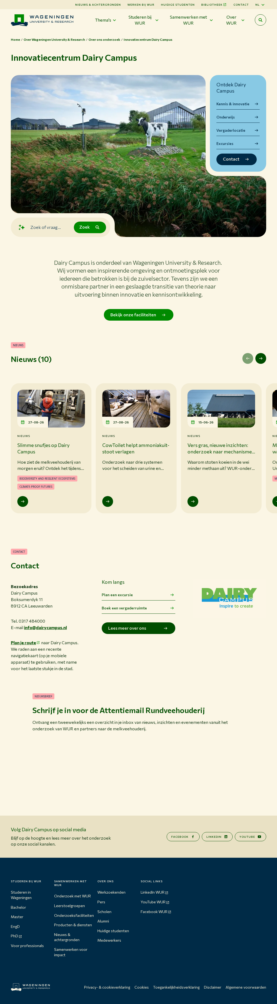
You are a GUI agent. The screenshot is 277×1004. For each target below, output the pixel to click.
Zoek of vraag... (45, 227)
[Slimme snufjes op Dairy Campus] (22, 501)
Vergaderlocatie (230, 130)
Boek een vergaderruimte (124, 608)
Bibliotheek (212, 4)
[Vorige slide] (247, 358)
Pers (101, 902)
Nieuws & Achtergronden (98, 4)
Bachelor (18, 907)
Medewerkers (109, 940)
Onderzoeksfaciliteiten (74, 915)
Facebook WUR (154, 911)
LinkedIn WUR (152, 892)
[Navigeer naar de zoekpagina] (260, 20)
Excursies (224, 143)
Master (17, 916)
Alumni (103, 921)
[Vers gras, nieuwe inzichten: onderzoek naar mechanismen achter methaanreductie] (192, 501)
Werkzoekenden (111, 892)
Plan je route (23, 642)
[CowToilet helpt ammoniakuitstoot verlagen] (107, 501)
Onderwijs (225, 117)
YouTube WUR (153, 902)
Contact (241, 4)
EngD (15, 926)
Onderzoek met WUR (72, 896)
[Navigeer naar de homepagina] (42, 20)
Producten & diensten (73, 924)
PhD (14, 936)
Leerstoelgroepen (69, 905)
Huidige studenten (178, 4)
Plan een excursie (117, 594)
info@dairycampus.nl (45, 627)
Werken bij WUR (140, 4)
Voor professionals (27, 945)
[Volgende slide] (260, 358)
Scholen (104, 911)
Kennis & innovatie (232, 103)
